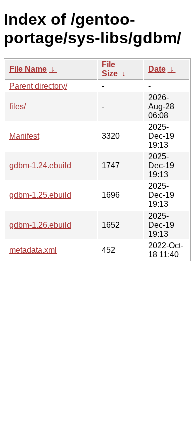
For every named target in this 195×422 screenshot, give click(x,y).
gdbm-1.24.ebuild (41, 166)
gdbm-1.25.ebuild (41, 195)
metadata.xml (33, 250)
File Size (110, 69)
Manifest (25, 136)
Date (157, 69)
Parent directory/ (39, 86)
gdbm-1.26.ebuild (41, 225)
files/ (18, 106)
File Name (28, 69)
